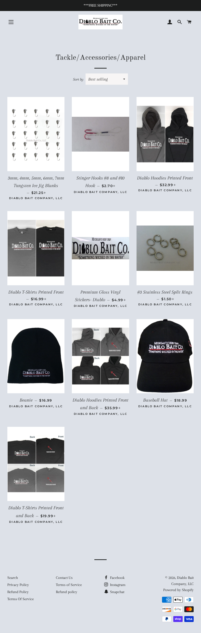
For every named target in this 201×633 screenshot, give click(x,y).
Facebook (117, 577)
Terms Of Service (20, 599)
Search (12, 577)
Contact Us (64, 577)
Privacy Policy (18, 585)
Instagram (117, 585)
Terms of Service (69, 585)
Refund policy (66, 592)
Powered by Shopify (178, 590)
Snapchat (116, 592)
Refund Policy (18, 592)
